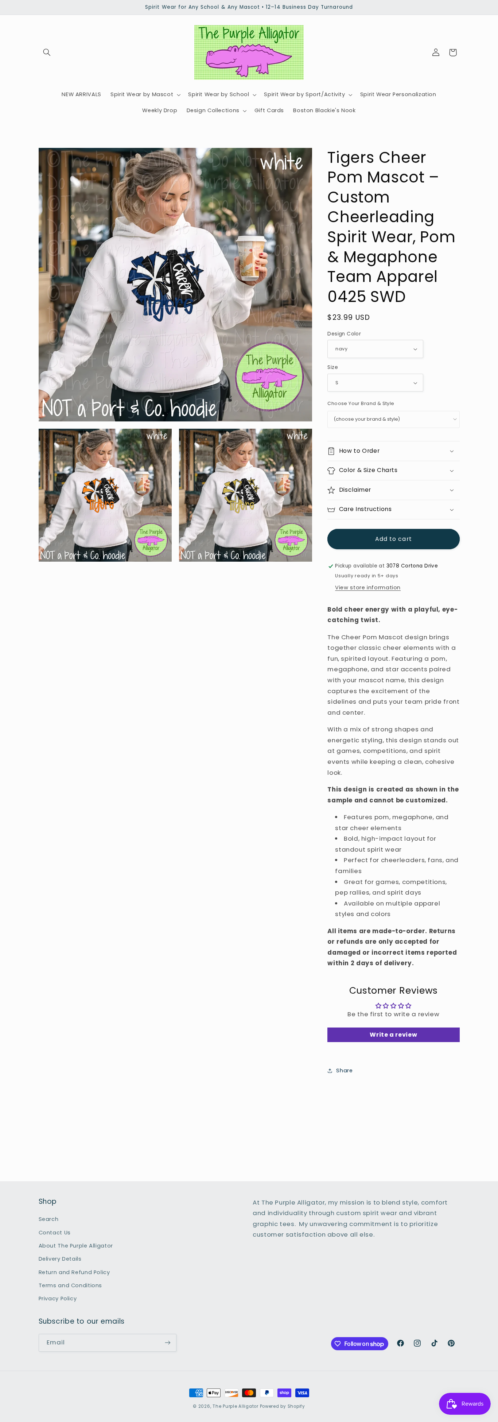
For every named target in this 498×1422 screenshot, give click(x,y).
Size (332, 367)
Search (49, 1219)
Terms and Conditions (70, 1285)
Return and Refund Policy (74, 1272)
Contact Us (55, 1232)
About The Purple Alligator (76, 1245)
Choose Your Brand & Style (360, 403)
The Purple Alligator (235, 1406)
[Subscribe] (167, 1343)
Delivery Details (60, 1258)
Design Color (344, 333)
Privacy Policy (58, 1298)
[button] (47, 52)
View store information (368, 587)
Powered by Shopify (282, 1406)
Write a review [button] (393, 1034)
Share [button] (344, 1070)
